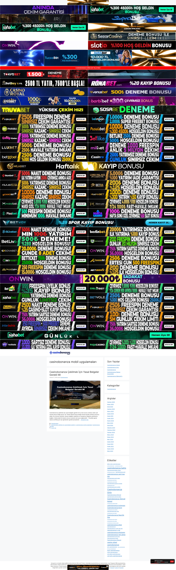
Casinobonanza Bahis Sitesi (114, 470)
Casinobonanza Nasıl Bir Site (115, 516)
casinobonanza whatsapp (116, 532)
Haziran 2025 (111, 409)
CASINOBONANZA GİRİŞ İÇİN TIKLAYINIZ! (88, 68)
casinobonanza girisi (110, 485)
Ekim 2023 (110, 451)
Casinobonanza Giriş (113, 367)
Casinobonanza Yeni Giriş (113, 536)
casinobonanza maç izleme (112, 513)
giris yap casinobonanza (111, 548)
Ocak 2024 (110, 444)
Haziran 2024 (111, 432)
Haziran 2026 (111, 402)
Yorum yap (53, 428)
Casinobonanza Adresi (113, 365)
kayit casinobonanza (113, 550)
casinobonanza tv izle (113, 530)
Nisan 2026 (110, 404)
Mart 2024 (110, 439)
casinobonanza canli (120, 472)
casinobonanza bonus (111, 472)
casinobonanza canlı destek (112, 481)
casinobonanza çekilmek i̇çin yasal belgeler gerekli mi (63, 424)
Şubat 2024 (110, 441)
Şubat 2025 (110, 413)
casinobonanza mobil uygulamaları (84, 424)
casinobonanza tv (111, 526)
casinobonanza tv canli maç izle (115, 528)
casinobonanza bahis (116, 468)
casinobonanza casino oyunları (114, 483)
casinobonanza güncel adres (114, 496)
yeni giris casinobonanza (114, 556)
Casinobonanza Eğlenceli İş (114, 376)
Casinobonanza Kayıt (114, 508)
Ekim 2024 (110, 423)
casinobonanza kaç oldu (113, 511)
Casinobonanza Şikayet (114, 540)
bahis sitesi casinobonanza (113, 464)
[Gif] (88, 166)
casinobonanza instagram (116, 505)
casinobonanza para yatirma (112, 519)
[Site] (44, 119)
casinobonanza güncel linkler (112, 503)
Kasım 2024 (110, 420)
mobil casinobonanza (112, 552)
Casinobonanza (54, 423)
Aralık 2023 (110, 446)
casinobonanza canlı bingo (112, 480)
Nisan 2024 (110, 437)
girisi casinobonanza (121, 547)
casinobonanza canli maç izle (116, 475)
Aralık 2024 (110, 418)
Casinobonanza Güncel (114, 495)
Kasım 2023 (110, 448)
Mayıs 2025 (110, 411)
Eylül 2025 (110, 406)
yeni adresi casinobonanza (113, 554)
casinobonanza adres (118, 465)
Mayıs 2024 (110, 434)
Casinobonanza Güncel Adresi (116, 500)
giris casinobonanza (112, 547)
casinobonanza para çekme (112, 521)
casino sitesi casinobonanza (113, 543)
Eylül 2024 (110, 425)
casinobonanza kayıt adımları (112, 509)
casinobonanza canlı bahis (113, 478)
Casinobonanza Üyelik (112, 538)
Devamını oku (84, 419)
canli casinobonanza (110, 465)
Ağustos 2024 (111, 427)
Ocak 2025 (110, 416)
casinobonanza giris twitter (113, 487)
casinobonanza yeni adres (116, 535)
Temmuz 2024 (111, 430)
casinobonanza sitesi (114, 525)
